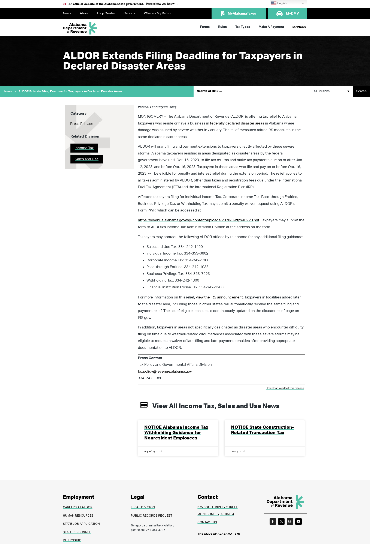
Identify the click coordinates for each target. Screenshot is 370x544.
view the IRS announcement (219, 297)
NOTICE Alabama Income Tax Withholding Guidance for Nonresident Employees (176, 432)
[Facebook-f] (273, 521)
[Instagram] (290, 521)
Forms (205, 26)
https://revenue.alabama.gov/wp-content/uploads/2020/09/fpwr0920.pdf (198, 220)
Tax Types (242, 26)
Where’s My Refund (158, 13)
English (281, 3)
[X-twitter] (281, 521)
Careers (129, 13)
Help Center (106, 13)
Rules (222, 26)
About (84, 13)
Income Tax (84, 148)
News (67, 13)
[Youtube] (298, 521)
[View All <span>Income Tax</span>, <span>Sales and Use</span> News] (143, 404)
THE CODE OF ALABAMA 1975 (218, 533)
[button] (162, 4)
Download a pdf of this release (285, 388)
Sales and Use (86, 159)
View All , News (215, 406)
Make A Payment (271, 26)
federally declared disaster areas (237, 123)
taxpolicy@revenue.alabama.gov (165, 371)
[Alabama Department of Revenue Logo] (80, 28)
